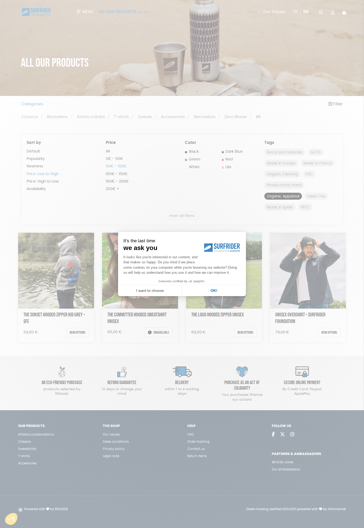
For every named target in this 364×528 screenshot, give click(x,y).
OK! (214, 290)
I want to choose (150, 290)
